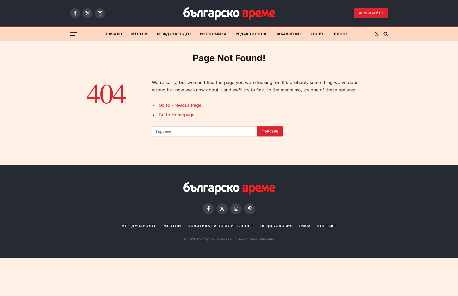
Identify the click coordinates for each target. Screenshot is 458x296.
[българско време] (229, 13)
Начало (114, 34)
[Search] (385, 34)
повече (340, 34)
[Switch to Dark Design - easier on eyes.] (376, 34)
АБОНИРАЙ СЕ (371, 13)
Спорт (317, 34)
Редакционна (251, 34)
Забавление (288, 34)
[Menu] (73, 34)
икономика (213, 34)
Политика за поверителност (221, 226)
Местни (139, 34)
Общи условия (276, 226)
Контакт (326, 226)
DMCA (305, 226)
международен (174, 34)
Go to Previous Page (180, 105)
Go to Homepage (177, 114)
